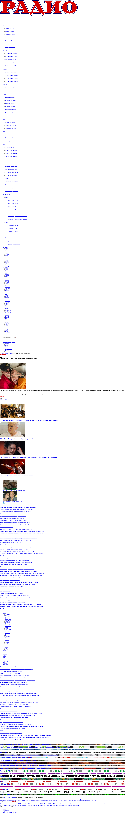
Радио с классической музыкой (75, 803)
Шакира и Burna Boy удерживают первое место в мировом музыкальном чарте (18, 544)
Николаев (7, 303)
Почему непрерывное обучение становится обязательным (13, 535)
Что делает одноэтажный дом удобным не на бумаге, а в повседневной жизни (17, 715)
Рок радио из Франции (10, 47)
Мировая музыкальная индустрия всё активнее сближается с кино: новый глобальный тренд (22, 531)
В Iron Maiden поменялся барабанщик (11, 505)
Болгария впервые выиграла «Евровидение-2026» (12, 586)
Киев (6, 289)
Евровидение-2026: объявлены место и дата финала (12, 593)
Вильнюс (7, 278)
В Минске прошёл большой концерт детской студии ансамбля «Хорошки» (17, 584)
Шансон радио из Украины (11, 90)
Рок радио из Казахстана (10, 37)
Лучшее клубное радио (33, 803)
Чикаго (6, 325)
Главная (2, 353)
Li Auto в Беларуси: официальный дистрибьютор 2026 (12, 699)
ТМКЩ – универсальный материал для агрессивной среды (13, 730)
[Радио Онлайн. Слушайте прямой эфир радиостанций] (39, 16)
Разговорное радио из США (11, 191)
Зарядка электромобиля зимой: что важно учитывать (11, 722)
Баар (6, 273)
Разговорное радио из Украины (12, 184)
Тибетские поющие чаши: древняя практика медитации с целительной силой (17, 569)
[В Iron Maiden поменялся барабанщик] (4, 503)
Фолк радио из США (12, 206)
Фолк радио (65, 805)
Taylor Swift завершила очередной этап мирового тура (12, 728)
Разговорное (6, 178)
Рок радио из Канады (10, 43)
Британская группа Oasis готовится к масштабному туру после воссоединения (18, 571)
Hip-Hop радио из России (10, 162)
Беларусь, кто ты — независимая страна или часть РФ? (16, 757)
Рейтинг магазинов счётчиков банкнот (8, 711)
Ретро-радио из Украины (10, 137)
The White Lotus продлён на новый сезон (9, 599)
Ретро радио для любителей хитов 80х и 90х (21, 805)
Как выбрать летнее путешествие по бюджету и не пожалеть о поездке (15, 540)
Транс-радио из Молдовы (10, 109)
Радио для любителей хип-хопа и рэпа (62, 803)
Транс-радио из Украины (10, 100)
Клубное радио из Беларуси (11, 59)
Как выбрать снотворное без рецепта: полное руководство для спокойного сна (17, 680)
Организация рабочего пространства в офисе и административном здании (16, 509)
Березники (7, 275)
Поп (4, 119)
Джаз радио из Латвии (13, 231)
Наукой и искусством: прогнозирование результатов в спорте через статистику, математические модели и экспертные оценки (35, 747)
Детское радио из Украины (14, 244)
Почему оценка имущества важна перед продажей (11, 691)
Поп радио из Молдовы (10, 128)
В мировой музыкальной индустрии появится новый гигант (14, 677)
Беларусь (7, 248)
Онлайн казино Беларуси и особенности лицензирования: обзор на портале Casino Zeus (25, 768)
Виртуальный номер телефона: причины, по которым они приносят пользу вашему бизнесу (26, 744)
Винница (7, 280)
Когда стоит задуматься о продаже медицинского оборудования (14, 708)
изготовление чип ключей (10, 797)
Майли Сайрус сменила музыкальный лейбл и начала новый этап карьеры (18, 507)
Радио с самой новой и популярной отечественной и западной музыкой (94, 803)
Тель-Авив (7, 317)
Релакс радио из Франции (11, 156)
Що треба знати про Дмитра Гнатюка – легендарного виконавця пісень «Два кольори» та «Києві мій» (29, 755)
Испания (7, 254)
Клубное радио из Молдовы (11, 62)
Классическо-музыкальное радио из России (17, 216)
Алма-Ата (7, 268)
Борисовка (7, 277)
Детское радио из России (13, 241)
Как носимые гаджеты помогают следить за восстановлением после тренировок (18, 566)
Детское (7, 237)
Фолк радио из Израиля (13, 203)
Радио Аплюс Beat (4, 608)
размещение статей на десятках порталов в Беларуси (21, 606)
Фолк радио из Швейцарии (14, 209)
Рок (3, 25)
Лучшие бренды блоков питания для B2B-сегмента (11, 542)
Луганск (6, 295)
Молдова (7, 261)
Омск (6, 305)
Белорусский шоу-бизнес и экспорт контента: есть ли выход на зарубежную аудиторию (20, 604)
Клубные (5, 50)
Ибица (6, 284)
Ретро (4, 131)
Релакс (4, 144)
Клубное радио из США (10, 65)
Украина (7, 250)
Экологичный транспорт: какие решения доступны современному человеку (17, 551)
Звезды (19, 803)
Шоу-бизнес (7, 332)
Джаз (6, 222)
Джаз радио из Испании (13, 234)
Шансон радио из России (10, 87)
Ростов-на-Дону (8, 310)
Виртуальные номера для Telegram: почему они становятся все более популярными (23, 749)
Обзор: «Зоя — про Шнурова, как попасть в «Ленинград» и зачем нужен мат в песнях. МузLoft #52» (28, 457)
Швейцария (7, 266)
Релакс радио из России (10, 147)
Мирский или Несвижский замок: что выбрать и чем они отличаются (15, 511)
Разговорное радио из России (11, 181)
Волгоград (7, 281)
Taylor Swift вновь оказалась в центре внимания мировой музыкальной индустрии (19, 695)
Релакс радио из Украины (11, 150)
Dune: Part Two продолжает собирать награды (11, 733)
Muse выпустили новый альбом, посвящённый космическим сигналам (16, 577)
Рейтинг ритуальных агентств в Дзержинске (10, 673)
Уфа (6, 319)
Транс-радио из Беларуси (10, 103)
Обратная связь (6, 335)
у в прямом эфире (12, 602)
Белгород (7, 274)
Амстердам (7, 269)
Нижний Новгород (9, 299)
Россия (6, 249)
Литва (6, 260)
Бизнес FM (3, 792)
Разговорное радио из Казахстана (12, 187)
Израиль (6, 253)
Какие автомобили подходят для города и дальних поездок (13, 520)
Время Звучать (4, 789)
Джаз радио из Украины (13, 228)
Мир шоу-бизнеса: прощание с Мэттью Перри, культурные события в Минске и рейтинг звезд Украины (24, 737)
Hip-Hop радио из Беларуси (11, 169)
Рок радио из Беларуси (10, 34)
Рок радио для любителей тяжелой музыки (41, 805)
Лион (6, 294)
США (6, 263)
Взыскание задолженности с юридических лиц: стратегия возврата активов (18, 688)
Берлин (6, 276)
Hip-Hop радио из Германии (11, 172)
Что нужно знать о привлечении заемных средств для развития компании (16, 529)
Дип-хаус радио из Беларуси (11, 78)
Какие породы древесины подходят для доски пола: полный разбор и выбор (14, 684)
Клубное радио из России (11, 53)
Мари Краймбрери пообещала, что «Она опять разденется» (17, 475)
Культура (7, 329)
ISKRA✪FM (3, 776)
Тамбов (7, 634)
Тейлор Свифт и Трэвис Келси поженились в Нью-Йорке (13, 564)
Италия (6, 255)
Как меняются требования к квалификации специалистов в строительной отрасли (18, 538)
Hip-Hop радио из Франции (11, 175)
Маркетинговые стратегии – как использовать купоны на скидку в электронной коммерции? (26, 765)
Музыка (6, 331)
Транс (4, 94)
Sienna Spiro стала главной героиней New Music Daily (12, 518)
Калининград (7, 287)
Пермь (6, 308)
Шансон (5, 84)
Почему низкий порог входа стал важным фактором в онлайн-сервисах (16, 562)
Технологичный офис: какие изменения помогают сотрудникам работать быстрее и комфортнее (21, 533)
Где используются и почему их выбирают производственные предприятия (16, 666)
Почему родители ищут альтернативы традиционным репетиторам (15, 595)
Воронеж (7, 282)
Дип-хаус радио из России (11, 72)
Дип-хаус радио (13, 803)
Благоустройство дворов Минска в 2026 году (10, 580)
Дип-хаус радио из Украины (11, 75)
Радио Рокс (3, 781)
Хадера (6, 322)
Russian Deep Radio (5, 773)
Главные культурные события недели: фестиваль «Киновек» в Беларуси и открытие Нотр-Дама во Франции (25, 735)
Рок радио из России (9, 28)
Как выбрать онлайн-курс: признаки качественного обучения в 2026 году (16, 669)
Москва (6, 298)
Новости (4, 326)
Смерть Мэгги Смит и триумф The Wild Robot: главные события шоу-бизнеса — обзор (20, 739)
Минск (6, 296)
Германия (7, 252)
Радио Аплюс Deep (5, 786)
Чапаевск (7, 323)
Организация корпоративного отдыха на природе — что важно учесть (15, 719)
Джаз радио (8, 803)
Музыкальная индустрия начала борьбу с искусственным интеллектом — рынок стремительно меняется (25, 697)
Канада (6, 257)
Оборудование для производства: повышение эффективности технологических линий (19, 702)
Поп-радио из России (10, 122)
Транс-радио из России (10, 97)
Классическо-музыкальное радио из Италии (17, 219)
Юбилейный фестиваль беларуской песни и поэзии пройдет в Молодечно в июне (19, 582)
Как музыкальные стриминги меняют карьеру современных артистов (16, 513)
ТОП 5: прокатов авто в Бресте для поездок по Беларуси (12, 671)
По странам (5, 247)
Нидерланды (7, 262)
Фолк (6, 197)
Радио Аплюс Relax (5, 771)
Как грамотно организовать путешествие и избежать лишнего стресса (15, 706)
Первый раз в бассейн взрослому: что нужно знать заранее (13, 516)
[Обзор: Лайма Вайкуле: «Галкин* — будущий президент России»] (12, 436)
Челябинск (7, 324)
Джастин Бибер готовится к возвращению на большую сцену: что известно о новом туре (21, 575)
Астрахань (7, 271)
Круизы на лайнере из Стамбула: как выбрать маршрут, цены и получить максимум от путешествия (22, 573)
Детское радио (2, 803)
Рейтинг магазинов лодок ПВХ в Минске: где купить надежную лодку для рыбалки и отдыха (21, 713)
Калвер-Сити (7, 288)
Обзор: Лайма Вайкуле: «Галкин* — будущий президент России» (18, 439)
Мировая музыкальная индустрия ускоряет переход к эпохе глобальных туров (18, 693)
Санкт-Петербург (8, 312)
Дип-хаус (5, 69)
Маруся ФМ (3, 752)
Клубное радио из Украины (11, 56)
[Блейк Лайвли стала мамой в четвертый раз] (10, 500)
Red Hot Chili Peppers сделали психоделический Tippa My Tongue (18, 763)
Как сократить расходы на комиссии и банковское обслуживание (14, 549)
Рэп (3, 159)
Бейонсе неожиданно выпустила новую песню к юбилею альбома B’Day (17, 558)
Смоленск (7, 315)
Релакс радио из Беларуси (11, 153)
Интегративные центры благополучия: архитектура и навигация (14, 560)
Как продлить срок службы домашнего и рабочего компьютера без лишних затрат (18, 686)
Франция (7, 264)
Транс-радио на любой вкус (58, 805)
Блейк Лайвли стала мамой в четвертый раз (12, 501)
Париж (6, 306)
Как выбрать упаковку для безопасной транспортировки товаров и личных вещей (18, 555)
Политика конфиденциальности (10, 812)
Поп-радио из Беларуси (10, 125)
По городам (5, 267)
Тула (6, 318)
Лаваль (6, 292)
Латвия (6, 259)
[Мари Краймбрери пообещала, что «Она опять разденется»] (12, 473)
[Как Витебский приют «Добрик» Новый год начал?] (10, 489)
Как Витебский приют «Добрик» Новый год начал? (14, 490)
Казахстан (7, 256)
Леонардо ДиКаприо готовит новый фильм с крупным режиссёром (16, 597)
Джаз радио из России (13, 225)
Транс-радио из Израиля (10, 106)
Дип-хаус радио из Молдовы (11, 81)
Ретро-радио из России (10, 134)
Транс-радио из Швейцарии (11, 115)
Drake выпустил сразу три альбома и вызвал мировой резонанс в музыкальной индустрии (21, 588)
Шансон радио (69, 805)
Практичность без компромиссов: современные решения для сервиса (15, 724)
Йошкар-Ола (7, 285)
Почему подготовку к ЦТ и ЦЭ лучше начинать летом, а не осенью (15, 675)
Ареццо (6, 270)
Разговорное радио (113, 803)
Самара (6, 311)
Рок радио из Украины (10, 31)
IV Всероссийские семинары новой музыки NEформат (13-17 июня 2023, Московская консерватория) (28, 420)
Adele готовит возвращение (6, 527)
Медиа (6, 330)
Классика (7, 212)
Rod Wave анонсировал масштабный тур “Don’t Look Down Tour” (15, 524)
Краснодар (7, 291)
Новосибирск (7, 301)
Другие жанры (6, 194)
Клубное (19, 800)
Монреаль (7, 297)
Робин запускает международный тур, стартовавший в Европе (15, 522)
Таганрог (7, 316)
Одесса (6, 304)
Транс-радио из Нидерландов (11, 112)
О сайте (4, 333)
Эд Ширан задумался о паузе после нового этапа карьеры (13, 682)
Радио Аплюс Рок (5, 784)
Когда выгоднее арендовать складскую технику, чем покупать (14, 704)
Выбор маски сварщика (5, 591)
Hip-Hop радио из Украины (11, 166)
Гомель (6, 283)
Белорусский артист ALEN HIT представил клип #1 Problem (14, 717)
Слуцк (6, 313)
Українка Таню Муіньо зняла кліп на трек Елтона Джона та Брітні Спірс (21, 778)
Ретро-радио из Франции (10, 141)
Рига (6, 309)
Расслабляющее (46, 800)
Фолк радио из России (13, 200)
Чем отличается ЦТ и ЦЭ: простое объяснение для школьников (18, 760)
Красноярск (7, 622)
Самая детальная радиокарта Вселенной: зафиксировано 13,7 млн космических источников (21, 726)
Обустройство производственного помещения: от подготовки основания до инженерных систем (21, 553)
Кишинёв (7, 290)
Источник (2, 396)
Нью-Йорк (7, 302)
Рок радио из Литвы (9, 40)
